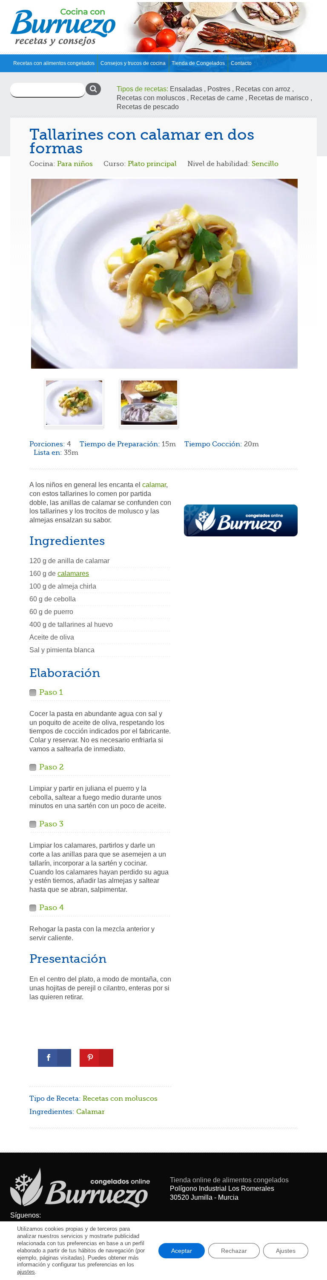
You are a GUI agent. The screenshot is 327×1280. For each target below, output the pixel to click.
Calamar (90, 1112)
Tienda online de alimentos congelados (229, 1180)
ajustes (26, 1272)
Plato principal (152, 164)
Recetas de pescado (148, 106)
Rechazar (234, 1250)
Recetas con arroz (262, 89)
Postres (218, 89)
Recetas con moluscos (151, 97)
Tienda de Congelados (198, 63)
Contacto (241, 63)
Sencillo (265, 164)
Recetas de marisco (279, 97)
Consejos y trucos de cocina (133, 63)
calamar (154, 484)
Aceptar (181, 1250)
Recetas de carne (217, 97)
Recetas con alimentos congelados (54, 63)
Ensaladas (186, 89)
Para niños (75, 164)
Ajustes (285, 1250)
